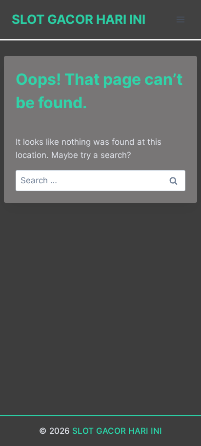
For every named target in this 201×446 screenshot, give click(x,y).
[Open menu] (180, 19)
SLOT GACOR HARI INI (117, 431)
